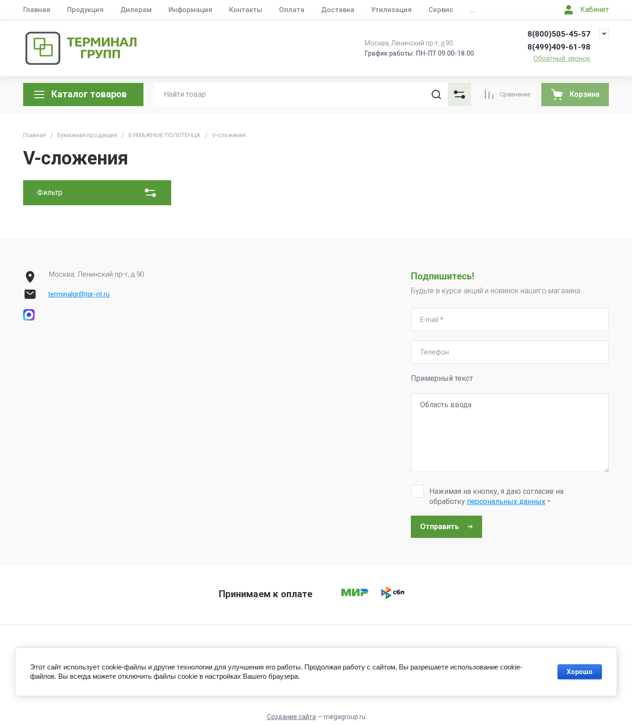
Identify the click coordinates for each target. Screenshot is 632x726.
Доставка (337, 10)
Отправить (439, 526)
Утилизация (391, 10)
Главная (36, 10)
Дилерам (136, 10)
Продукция (85, 10)
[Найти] (436, 94)
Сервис (440, 10)
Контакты (245, 10)
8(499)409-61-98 (558, 46)
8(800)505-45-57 (558, 33)
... (473, 10)
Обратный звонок (561, 58)
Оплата (291, 10)
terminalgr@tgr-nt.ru (79, 294)
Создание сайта (291, 716)
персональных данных (506, 501)
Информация (190, 10)
